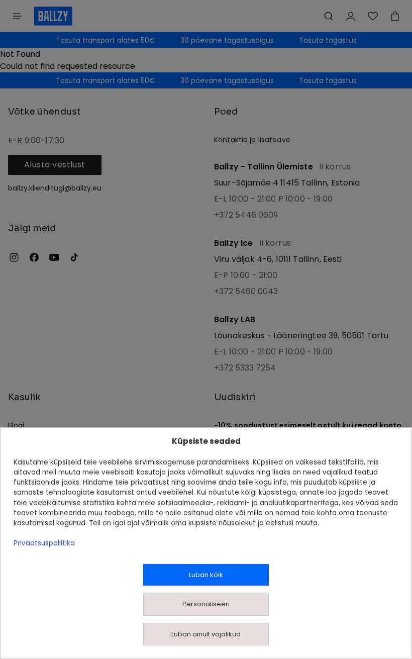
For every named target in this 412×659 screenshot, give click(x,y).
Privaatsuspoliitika (44, 543)
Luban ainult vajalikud (206, 634)
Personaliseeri (206, 604)
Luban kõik (206, 575)
